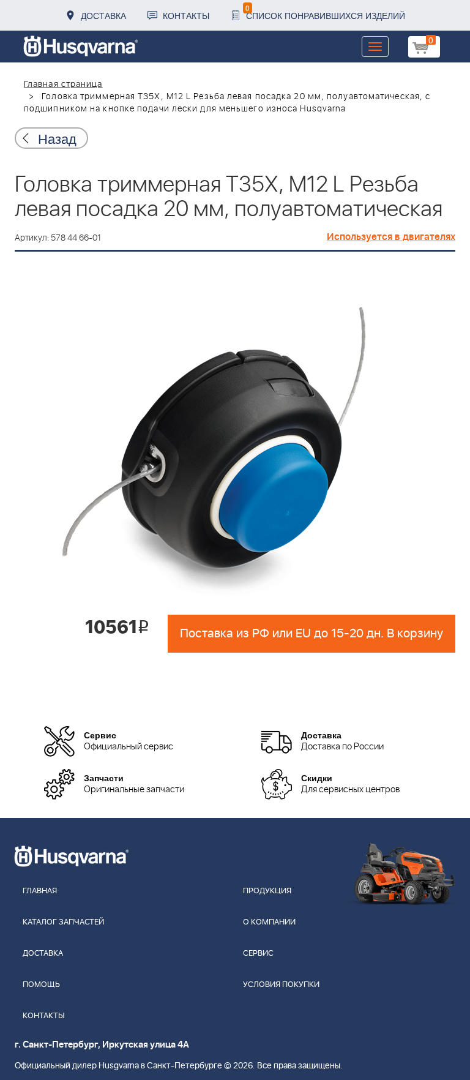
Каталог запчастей (63, 922)
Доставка (103, 15)
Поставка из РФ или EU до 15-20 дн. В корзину (311, 633)
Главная (40, 891)
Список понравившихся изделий (325, 11)
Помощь (41, 985)
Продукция (267, 891)
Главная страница (63, 84)
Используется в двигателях (391, 237)
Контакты (186, 15)
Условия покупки (281, 985)
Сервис (258, 953)
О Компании (269, 922)
